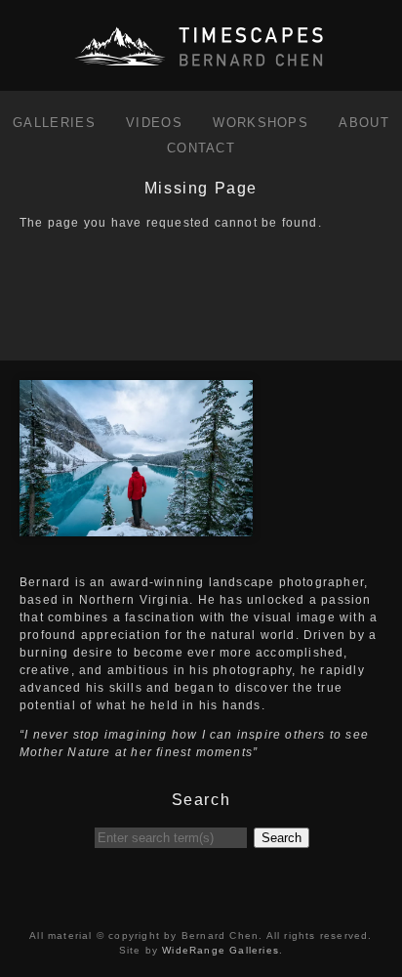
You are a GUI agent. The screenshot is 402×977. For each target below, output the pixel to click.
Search (281, 837)
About (364, 122)
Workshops (260, 122)
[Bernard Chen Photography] (201, 67)
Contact (201, 148)
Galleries (54, 122)
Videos (154, 122)
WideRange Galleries (220, 950)
